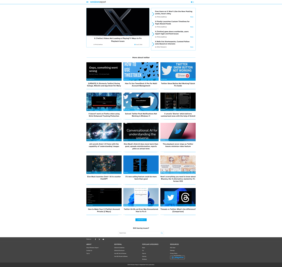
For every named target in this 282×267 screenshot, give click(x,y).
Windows (144, 259)
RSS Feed (172, 247)
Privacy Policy (173, 253)
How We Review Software (121, 256)
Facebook (95, 239)
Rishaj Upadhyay (99, 44)
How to (144, 253)
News (191, 17)
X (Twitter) (99, 239)
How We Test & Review (120, 253)
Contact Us (89, 250)
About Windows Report (92, 247)
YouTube (103, 239)
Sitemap (172, 250)
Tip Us (88, 253)
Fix (143, 250)
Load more (140, 220)
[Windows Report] (98, 2)
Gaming (144, 256)
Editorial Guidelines (119, 247)
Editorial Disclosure (119, 250)
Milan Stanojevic (162, 47)
